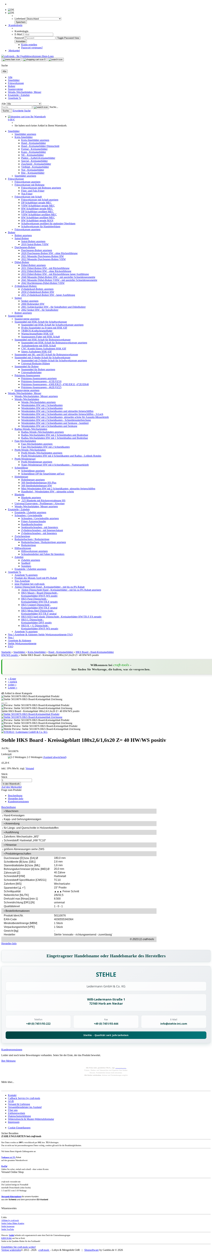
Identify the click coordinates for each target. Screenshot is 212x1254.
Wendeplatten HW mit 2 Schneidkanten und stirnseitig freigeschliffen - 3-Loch (62, 414)
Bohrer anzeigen (23, 235)
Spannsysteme (15, 89)
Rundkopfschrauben (31, 524)
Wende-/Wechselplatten (27, 399)
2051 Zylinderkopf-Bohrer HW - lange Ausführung (48, 295)
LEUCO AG (6, 1238)
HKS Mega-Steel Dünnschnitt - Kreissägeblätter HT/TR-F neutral (38, 612)
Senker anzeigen (29, 301)
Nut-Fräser (26, 193)
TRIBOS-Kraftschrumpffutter (36, 330)
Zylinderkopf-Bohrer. (26, 286)
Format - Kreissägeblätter (34, 149)
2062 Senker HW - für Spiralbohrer (39, 309)
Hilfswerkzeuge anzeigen (34, 551)
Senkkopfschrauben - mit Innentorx (39, 527)
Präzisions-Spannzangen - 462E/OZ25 (41, 387)
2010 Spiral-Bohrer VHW (35, 244)
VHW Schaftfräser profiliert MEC (39, 214)
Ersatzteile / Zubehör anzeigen (30, 512)
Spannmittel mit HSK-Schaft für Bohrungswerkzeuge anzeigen (54, 342)
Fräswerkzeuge (16, 83)
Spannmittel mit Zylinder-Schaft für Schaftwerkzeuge (42, 357)
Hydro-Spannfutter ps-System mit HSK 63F (44, 327)
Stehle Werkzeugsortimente (52, 634)
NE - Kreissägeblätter (32, 155)
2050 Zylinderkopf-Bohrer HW (37, 292)
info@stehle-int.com (173, 1023)
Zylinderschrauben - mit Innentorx (39, 533)
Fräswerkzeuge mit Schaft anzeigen (39, 199)
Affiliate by (10, 1220)
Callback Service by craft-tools (24, 1098)
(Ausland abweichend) (54, 757)
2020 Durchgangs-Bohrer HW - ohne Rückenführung (49, 253)
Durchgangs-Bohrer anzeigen (36, 250)
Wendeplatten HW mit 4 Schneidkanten (42, 408)
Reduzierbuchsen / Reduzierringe (32, 539)
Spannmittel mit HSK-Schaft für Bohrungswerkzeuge (43, 339)
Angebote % (14, 98)
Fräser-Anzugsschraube (33, 521)
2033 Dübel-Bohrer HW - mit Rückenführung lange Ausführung (55, 274)
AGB (11, 1101)
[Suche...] (41, 107)
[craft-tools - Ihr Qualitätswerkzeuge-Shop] (27, 56)
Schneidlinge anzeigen (33, 470)
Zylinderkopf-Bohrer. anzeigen (37, 289)
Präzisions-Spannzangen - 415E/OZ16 (41, 381)
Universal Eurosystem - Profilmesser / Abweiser (40, 503)
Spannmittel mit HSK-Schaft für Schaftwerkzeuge (41, 321)
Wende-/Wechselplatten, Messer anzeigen (36, 396)
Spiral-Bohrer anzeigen (33, 241)
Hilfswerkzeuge (23, 548)
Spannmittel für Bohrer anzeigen (38, 369)
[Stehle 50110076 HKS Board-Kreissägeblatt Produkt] (30, 714)
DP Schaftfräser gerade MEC (36, 202)
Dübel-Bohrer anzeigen (33, 265)
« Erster (12, 678)
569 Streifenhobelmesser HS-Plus (38, 482)
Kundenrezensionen (18, 801)
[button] (2, 703)
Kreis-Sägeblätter (24, 137)
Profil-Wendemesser (25, 458)
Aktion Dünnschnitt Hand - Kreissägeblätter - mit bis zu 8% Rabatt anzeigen (61, 589)
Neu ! (11, 634)
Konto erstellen (29, 44)
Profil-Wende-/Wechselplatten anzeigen (41, 452)
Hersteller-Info (15, 798)
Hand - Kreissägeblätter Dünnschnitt (40, 146)
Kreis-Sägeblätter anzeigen (35, 140)
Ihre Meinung (8, 1060)
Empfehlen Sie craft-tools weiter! (18, 1247)
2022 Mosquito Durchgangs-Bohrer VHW (43, 259)
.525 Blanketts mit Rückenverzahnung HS (43, 500)
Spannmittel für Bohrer (27, 366)
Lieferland (20, 18)
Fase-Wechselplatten (25, 441)
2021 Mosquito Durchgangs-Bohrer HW (42, 256)
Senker (18, 298)
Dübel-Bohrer (22, 262)
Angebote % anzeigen (26, 575)
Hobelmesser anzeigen (33, 479)
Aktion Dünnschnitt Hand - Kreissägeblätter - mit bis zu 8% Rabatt (49, 586)
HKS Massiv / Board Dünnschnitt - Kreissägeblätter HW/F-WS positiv (39, 594)
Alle (10, 77)
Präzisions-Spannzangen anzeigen (39, 378)
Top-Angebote (22, 581)
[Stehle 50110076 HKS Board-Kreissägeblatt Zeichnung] (31, 717)
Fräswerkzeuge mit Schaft (28, 196)
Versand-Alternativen (11, 1196)
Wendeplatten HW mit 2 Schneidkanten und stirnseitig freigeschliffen (57, 411)
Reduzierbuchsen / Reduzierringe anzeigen (43, 542)
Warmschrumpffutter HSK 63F (37, 333)
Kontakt (12, 1095)
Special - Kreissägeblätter (34, 161)
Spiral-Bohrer (22, 238)
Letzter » (12, 687)
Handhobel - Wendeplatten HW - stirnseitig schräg (47, 491)
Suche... (54, 107)
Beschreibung (15, 795)
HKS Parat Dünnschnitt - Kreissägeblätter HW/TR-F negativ (39, 600)
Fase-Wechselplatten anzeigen (37, 443)
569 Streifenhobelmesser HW (36, 485)
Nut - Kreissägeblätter (32, 169)
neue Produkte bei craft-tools (30, 583)
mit (8, 1157)
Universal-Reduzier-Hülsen (35, 363)
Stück (4, 777)
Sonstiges (26, 566)
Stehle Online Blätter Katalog (12, 1223)
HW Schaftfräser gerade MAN (37, 220)
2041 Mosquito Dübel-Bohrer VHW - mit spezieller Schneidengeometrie (59, 280)
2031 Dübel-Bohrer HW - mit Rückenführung (45, 268)
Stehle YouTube (7, 1229)
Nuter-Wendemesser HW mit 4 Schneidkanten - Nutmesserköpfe (55, 464)
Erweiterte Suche (22, 110)
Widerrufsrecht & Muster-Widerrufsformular (31, 1119)
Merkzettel (14, 50)
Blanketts (19, 494)
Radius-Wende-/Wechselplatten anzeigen (42, 432)
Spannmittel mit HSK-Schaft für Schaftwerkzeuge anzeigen (52, 324)
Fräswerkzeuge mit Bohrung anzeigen (41, 187)
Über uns (13, 1110)
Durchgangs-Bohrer (25, 247)
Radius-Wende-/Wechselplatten (31, 429)
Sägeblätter (14, 80)
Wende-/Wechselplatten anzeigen (38, 402)
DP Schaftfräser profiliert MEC (37, 211)
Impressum (13, 1122)
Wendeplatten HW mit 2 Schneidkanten (42, 405)
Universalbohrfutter (31, 372)
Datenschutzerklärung (19, 1116)
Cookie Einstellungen (19, 1127)
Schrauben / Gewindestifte (28, 515)
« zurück (12, 681)
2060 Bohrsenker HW (32, 303)
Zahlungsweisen (16, 1113)
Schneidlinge (21, 467)
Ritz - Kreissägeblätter (32, 172)
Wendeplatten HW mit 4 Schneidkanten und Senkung (49, 426)
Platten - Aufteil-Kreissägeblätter (38, 158)
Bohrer (11, 86)
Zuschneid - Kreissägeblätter (36, 164)
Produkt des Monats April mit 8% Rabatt (36, 578)
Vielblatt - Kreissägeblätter (35, 166)
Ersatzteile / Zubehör (19, 95)
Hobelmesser (21, 476)
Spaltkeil (25, 563)
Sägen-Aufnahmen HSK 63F (36, 351)
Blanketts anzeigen (31, 497)
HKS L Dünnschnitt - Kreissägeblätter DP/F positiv (36, 621)
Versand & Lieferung (19, 1104)
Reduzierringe (28, 545)
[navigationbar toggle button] (11, 59)
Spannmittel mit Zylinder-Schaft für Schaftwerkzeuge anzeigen (54, 360)
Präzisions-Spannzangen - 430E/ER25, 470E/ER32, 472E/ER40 (55, 384)
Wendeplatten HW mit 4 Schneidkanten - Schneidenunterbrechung (56, 420)
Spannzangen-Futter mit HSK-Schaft (40, 336)
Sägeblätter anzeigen (25, 134)
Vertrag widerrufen (11, 1250)
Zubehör (19, 557)
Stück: (4, 774)
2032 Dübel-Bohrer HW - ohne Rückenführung (46, 271)
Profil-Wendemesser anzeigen (36, 461)
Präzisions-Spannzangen (27, 375)
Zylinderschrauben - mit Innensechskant (42, 530)
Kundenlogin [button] (15, 25)
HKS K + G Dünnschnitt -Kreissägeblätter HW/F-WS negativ (39, 627)
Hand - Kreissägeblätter (33, 143)
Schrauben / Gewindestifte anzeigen (40, 518)
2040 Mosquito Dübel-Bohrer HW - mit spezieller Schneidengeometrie (58, 277)
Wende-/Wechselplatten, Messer (24, 92)
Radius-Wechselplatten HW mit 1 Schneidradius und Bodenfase (54, 438)
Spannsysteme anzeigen (27, 318)
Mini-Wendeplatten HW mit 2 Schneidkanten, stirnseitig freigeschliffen (58, 488)
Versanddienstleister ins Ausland (25, 1107)
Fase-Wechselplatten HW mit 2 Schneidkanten (45, 446)
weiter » (12, 684)
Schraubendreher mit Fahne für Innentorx (42, 554)
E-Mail (18, 34)
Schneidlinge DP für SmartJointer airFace (42, 473)
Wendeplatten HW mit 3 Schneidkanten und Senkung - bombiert (55, 423)
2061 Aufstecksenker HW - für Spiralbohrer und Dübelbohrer (53, 306)
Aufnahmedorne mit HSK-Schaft (38, 345)
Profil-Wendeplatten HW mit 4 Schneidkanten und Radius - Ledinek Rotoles (61, 455)
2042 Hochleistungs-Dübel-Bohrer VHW (43, 283)
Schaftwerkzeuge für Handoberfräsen (40, 226)
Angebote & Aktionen (26, 634)
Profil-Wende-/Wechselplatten (30, 449)
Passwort (19, 37)
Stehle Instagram (7, 1226)
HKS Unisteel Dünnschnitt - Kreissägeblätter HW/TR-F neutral (39, 606)
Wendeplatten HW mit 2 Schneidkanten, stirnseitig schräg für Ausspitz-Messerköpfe (65, 417)
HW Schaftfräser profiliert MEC (38, 217)
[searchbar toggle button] (55, 59)
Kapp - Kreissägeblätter (33, 152)
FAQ (70, 634)
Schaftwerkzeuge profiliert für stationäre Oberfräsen (48, 223)
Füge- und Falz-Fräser (32, 190)
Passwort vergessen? (32, 47)
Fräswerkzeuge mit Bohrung (29, 184)
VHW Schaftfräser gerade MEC (38, 205)
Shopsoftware (91, 1250)
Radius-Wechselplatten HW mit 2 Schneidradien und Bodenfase (54, 435)
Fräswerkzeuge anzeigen (27, 181)
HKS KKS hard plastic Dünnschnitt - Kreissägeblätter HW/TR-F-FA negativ (61, 616)
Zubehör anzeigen (30, 560)
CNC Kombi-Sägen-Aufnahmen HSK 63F (43, 348)
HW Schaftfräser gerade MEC (37, 208)
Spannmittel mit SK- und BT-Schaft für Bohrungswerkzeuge (46, 354)
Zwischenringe (22, 536)
